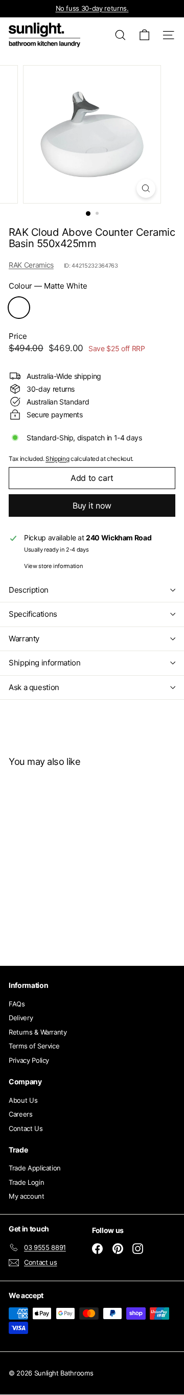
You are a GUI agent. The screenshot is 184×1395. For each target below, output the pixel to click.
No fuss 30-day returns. (92, 8)
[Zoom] (145, 188)
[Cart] (144, 35)
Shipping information (45, 663)
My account (26, 1196)
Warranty (24, 638)
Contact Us (26, 1128)
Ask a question (34, 687)
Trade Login (26, 1182)
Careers (21, 1114)
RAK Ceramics (31, 264)
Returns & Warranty (38, 1032)
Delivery (21, 1018)
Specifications (33, 614)
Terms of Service (34, 1046)
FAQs (17, 1004)
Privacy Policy (29, 1060)
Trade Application (35, 1168)
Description (29, 590)
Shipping (57, 458)
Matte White (19, 307)
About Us (23, 1100)
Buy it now (92, 505)
